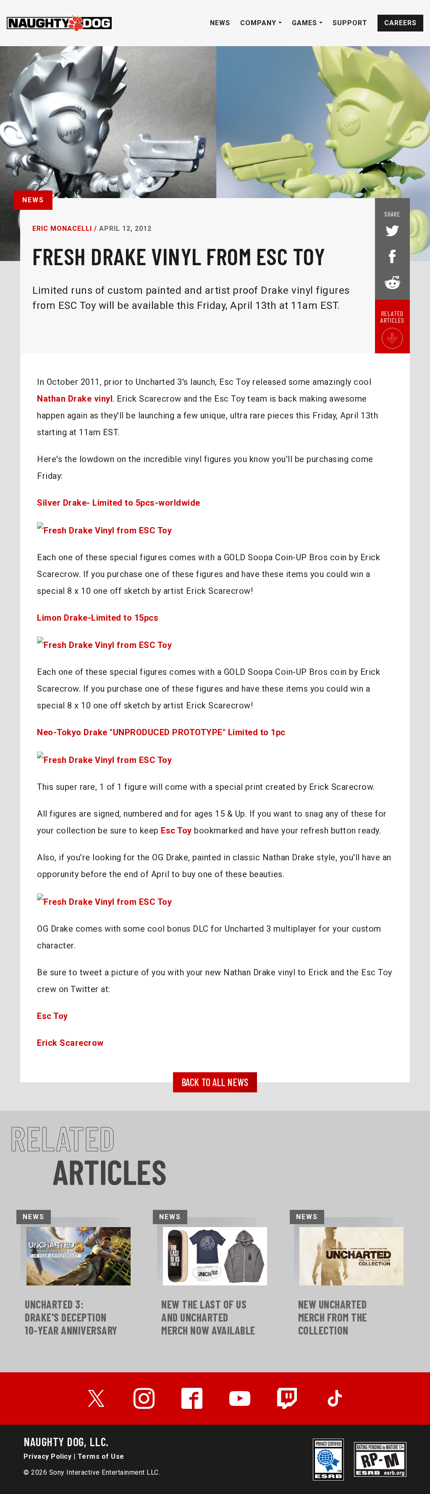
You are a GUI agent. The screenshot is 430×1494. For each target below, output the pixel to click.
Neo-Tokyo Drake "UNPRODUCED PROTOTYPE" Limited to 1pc (161, 732)
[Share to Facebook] (392, 256)
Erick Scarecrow (70, 1043)
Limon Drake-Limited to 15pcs (97, 618)
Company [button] (259, 23)
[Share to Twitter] (392, 232)
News (220, 23)
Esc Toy (176, 830)
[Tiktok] (334, 1398)
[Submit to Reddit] (392, 282)
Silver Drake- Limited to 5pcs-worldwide (118, 503)
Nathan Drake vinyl (75, 399)
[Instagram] (144, 1398)
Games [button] (305, 23)
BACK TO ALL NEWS (215, 1082)
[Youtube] (240, 1398)
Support (350, 23)
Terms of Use (101, 1456)
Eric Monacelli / (64, 228)
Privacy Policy (47, 1456)
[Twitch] (287, 1398)
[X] (96, 1398)
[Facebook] (192, 1398)
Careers (400, 23)
